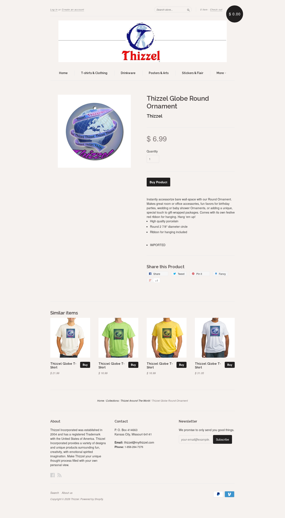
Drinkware (128, 73)
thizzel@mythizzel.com (139, 442)
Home (63, 73)
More (220, 73)
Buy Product (158, 182)
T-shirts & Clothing (94, 73)
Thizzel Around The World (135, 400)
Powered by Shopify (91, 499)
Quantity (152, 151)
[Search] (188, 9)
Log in (54, 9)
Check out (216, 9)
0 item (204, 9)
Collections (112, 400)
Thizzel (154, 116)
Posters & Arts (159, 73)
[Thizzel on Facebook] (52, 475)
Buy (85, 365)
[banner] (142, 41)
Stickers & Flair (192, 73)
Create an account (73, 9)
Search (54, 492)
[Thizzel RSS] (59, 475)
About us (67, 492)
